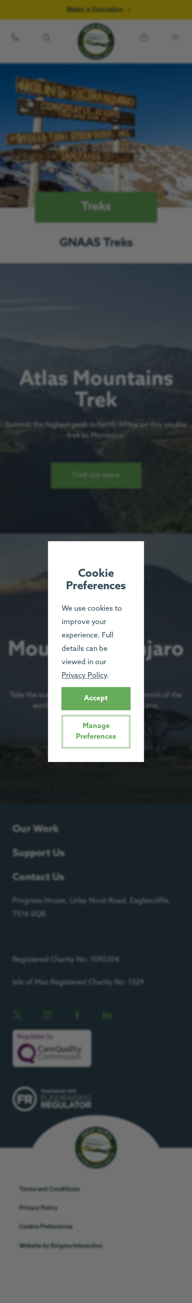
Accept (96, 698)
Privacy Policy (84, 675)
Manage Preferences (96, 731)
